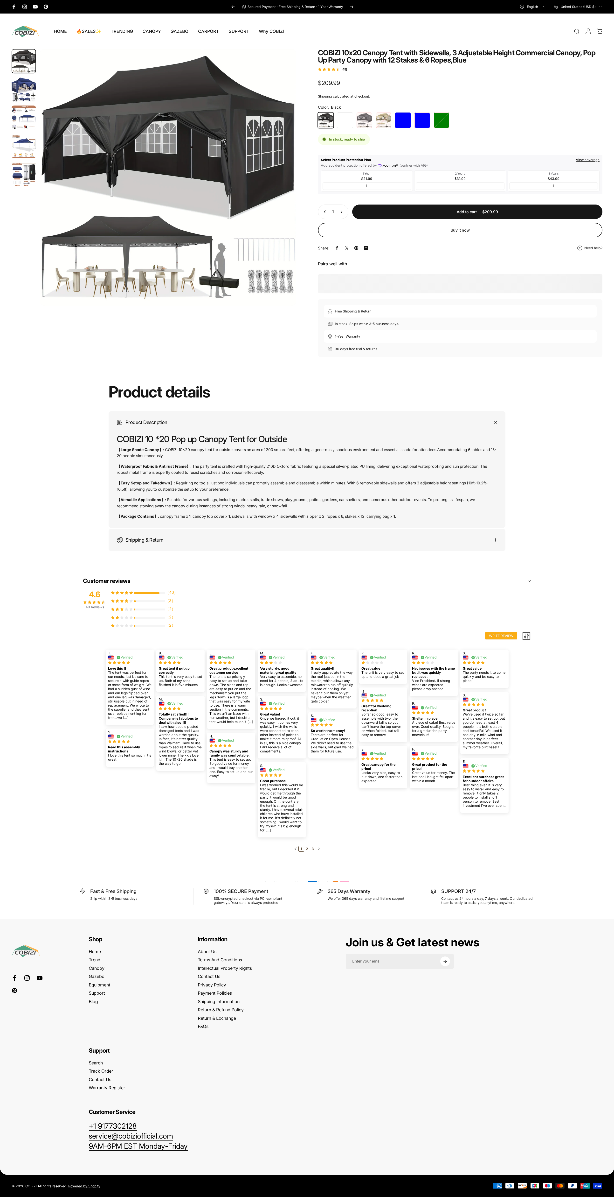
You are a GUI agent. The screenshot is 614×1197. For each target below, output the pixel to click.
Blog (93, 1001)
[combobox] (532, 7)
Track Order (101, 1071)
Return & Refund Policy (221, 1009)
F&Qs (203, 1026)
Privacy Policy (212, 984)
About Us (207, 951)
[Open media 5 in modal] (168, 177)
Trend (94, 959)
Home (95, 951)
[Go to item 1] (24, 89)
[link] (138, 1146)
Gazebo (96, 976)
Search (96, 1062)
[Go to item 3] (24, 146)
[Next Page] (319, 849)
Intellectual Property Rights (225, 968)
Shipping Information (219, 1001)
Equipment (99, 984)
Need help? (593, 248)
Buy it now (460, 230)
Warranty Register (107, 1087)
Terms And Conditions (220, 959)
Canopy (96, 968)
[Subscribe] (445, 961)
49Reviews (95, 607)
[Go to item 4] (24, 174)
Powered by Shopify (84, 1186)
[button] (295, 848)
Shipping (325, 96)
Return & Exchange (217, 1018)
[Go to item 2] (24, 118)
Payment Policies (215, 993)
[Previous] (233, 7)
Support (97, 993)
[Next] (351, 7)
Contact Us (209, 976)
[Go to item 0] (24, 61)
